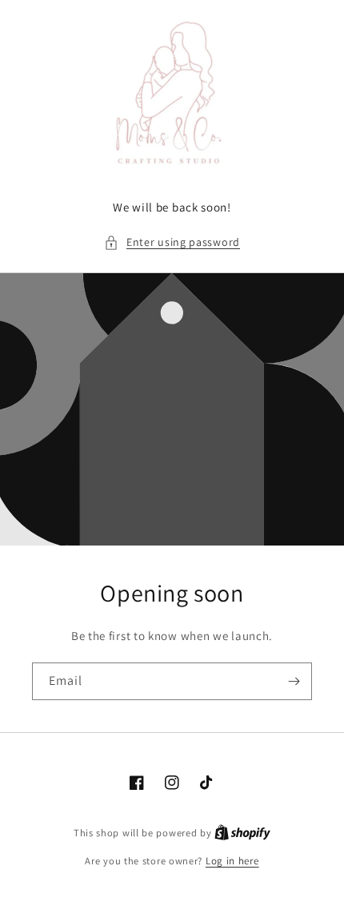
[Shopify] (242, 833)
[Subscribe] (293, 681)
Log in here (232, 861)
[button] (172, 242)
